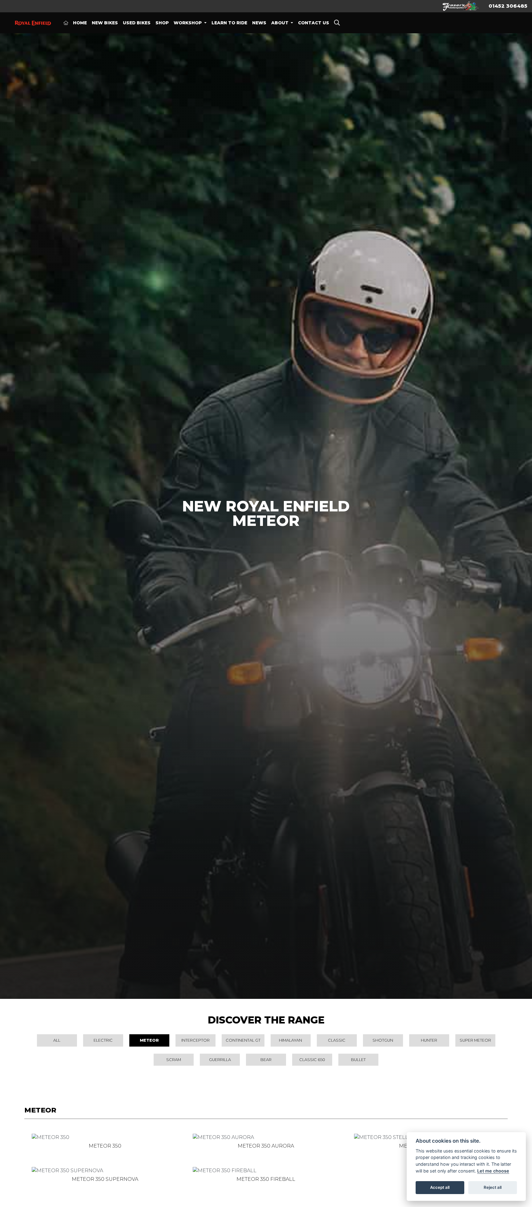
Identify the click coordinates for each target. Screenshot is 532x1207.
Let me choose (493, 1170)
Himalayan (290, 1040)
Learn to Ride (229, 22)
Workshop (188, 22)
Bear (266, 1059)
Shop (162, 22)
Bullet (358, 1059)
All (56, 1040)
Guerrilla (220, 1059)
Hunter (429, 1040)
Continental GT (243, 1040)
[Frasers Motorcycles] (460, 6)
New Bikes (105, 22)
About (280, 22)
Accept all (439, 1187)
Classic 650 (312, 1059)
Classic (336, 1040)
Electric (103, 1040)
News (259, 22)
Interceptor (195, 1040)
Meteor (149, 1040)
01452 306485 (508, 6)
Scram (173, 1059)
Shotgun (383, 1040)
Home (80, 22)
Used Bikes (137, 22)
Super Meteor (475, 1040)
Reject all (493, 1187)
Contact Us (313, 22)
